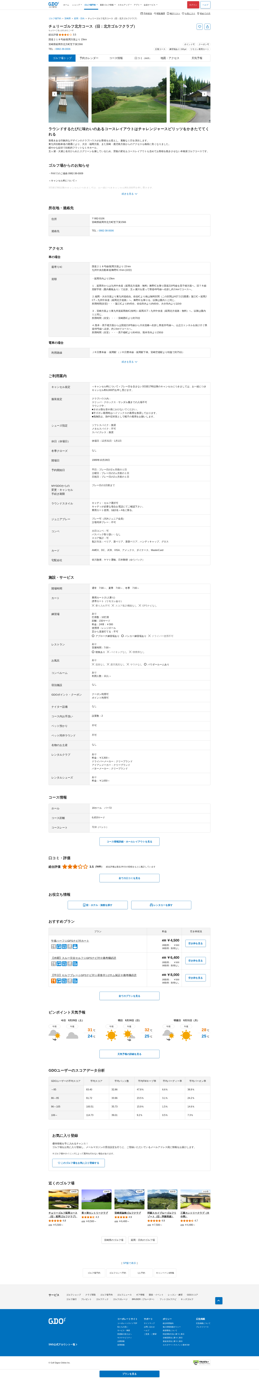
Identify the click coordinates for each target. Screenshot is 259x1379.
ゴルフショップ (73, 1295)
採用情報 (121, 1345)
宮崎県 (67, 18)
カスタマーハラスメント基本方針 (176, 1345)
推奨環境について (170, 1330)
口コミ (143, 58)
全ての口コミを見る (129, 878)
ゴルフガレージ (120, 1299)
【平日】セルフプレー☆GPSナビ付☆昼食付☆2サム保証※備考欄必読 (94, 975)
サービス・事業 (123, 1330)
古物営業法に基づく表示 (173, 1338)
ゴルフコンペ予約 (117, 1273)
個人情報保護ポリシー (172, 1327)
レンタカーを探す (163, 905)
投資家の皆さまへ (124, 1334)
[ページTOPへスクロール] (218, 1300)
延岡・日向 (79, 18)
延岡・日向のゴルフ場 (143, 1240)
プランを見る (129, 1374)
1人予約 (141, 1273)
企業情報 (121, 1341)
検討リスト (175, 13)
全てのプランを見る (129, 996)
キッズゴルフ (187, 1299)
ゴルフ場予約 (55, 18)
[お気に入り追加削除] (200, 27)
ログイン (193, 5)
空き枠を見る (195, 943)
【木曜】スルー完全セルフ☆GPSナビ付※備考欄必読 (83, 958)
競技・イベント (156, 1295)
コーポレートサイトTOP (127, 1323)
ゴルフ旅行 (71, 1299)
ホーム (66, 5)
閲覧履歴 (161, 13)
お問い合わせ (149, 1327)
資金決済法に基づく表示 (173, 1341)
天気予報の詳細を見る (129, 1054)
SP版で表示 (129, 1263)
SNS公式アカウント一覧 (62, 1344)
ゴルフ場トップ (62, 58)
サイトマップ (149, 1323)
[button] (54, 94)
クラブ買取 (90, 1295)
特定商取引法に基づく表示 (173, 1334)
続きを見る (128, 194)
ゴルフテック (102, 1299)
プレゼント (86, 1299)
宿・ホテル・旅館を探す (99, 905)
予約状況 (148, 13)
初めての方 (205, 13)
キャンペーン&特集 (165, 1273)
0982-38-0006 (62, 49)
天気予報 (197, 58)
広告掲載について (203, 1323)
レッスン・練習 (175, 1295)
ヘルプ (205, 5)
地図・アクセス (170, 58)
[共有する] (207, 27)
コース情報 (116, 58)
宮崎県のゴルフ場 (113, 1240)
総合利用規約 (168, 1323)
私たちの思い (122, 1327)
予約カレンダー (89, 58)
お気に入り (190, 13)
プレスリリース (202, 1327)
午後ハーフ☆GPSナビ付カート (70, 940)
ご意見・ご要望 (150, 1334)
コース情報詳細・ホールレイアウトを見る (129, 841)
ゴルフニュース (124, 1295)
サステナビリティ (124, 1338)
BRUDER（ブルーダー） (143, 1299)
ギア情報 (140, 1295)
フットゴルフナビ (168, 1299)
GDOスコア (192, 1295)
